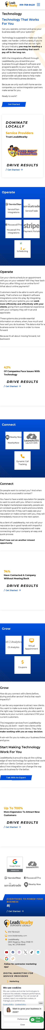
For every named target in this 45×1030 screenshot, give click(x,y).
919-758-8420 (27, 4)
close (41, 1003)
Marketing (14, 981)
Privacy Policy (8, 1004)
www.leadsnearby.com (17, 936)
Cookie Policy (20, 1004)
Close (22, 1025)
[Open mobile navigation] (38, 5)
